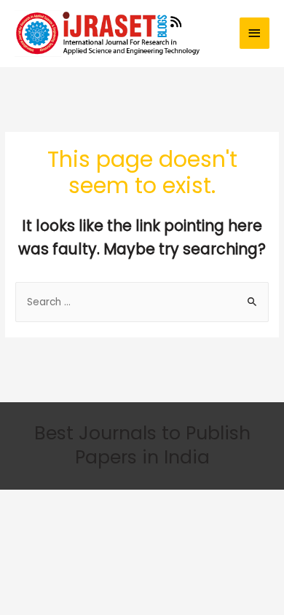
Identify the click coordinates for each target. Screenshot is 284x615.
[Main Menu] (255, 33)
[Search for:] (142, 302)
